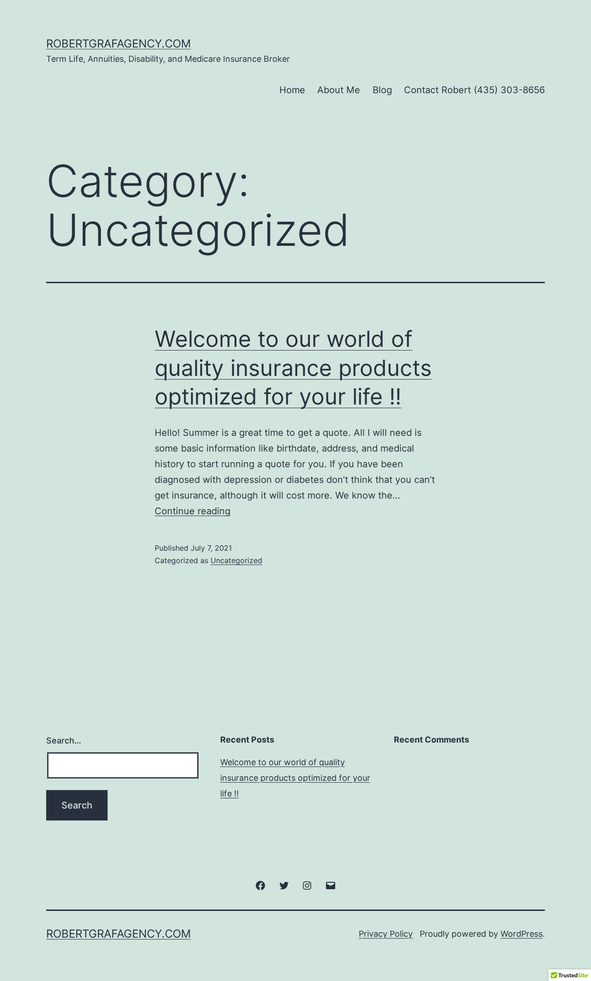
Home (292, 89)
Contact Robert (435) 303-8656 (474, 89)
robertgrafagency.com (118, 43)
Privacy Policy (386, 934)
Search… (63, 740)
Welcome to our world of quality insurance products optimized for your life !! (293, 367)
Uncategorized (236, 560)
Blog (382, 89)
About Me (338, 89)
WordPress (522, 934)
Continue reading (192, 511)
